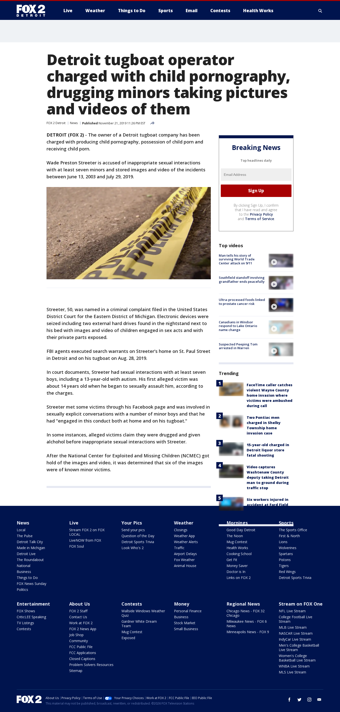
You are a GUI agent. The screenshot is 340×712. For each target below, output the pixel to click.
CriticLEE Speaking (31, 617)
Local (21, 529)
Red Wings (287, 571)
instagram (309, 700)
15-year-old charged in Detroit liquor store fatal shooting (268, 450)
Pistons (285, 559)
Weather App (184, 535)
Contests (24, 628)
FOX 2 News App (82, 628)
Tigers (284, 565)
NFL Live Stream (292, 611)
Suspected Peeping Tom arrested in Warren (238, 346)
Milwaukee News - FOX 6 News (247, 623)
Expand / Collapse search (320, 10)
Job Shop (76, 634)
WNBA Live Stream (294, 666)
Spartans (286, 553)
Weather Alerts (186, 541)
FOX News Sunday (31, 583)
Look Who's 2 (132, 547)
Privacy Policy (261, 214)
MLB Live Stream (293, 627)
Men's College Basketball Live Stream (299, 647)
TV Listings (25, 622)
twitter (299, 700)
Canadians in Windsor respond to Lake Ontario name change (238, 326)
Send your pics (133, 529)
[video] (281, 261)
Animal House (185, 565)
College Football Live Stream (295, 619)
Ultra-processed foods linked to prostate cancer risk (242, 301)
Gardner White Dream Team (139, 623)
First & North (289, 535)
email (319, 700)
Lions (283, 541)
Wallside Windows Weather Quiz (143, 613)
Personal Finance (188, 611)
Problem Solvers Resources (91, 664)
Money (181, 604)
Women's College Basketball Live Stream (297, 658)
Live (73, 523)
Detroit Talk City (30, 541)
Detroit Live (26, 553)
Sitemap (75, 670)
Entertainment (33, 604)
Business (24, 571)
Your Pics (131, 523)
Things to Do (27, 577)
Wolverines (287, 547)
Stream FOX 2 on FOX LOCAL (87, 532)
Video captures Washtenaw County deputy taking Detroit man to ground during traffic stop (268, 477)
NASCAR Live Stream (296, 633)
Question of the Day (137, 535)
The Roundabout (30, 559)
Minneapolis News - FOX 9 (248, 631)
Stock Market (184, 622)
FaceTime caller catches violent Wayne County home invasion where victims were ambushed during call (269, 395)
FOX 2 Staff (78, 611)
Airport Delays (185, 553)
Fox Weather (184, 559)
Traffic (179, 547)
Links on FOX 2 (239, 577)
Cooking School (239, 553)
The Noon (235, 535)
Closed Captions (82, 658)
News (74, 123)
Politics (22, 589)
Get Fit (232, 559)
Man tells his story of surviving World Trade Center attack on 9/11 (237, 259)
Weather (183, 523)
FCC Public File (81, 646)
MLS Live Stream (292, 672)
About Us (79, 604)
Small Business (186, 628)
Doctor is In (236, 571)
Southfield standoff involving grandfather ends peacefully (242, 279)
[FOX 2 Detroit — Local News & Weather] (33, 11)
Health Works (237, 547)
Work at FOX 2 (81, 622)
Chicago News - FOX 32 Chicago (246, 613)
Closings (180, 529)
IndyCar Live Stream (295, 639)
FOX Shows (26, 611)
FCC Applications (82, 652)
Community (78, 640)
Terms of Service (259, 218)
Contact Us (78, 617)
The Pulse (25, 535)
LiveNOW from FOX (85, 540)
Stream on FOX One (301, 604)
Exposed (128, 637)
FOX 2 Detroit (56, 123)
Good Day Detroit (241, 529)
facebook (289, 700)
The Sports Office (293, 529)
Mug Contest (237, 541)
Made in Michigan (31, 547)
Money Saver (237, 565)
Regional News (243, 604)
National (23, 565)
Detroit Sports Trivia (137, 541)
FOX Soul (76, 546)
